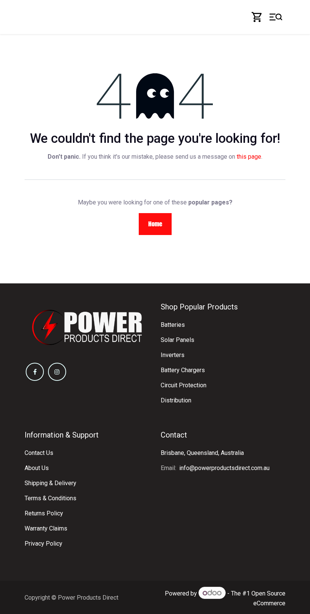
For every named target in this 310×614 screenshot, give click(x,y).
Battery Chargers (183, 370)
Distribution (176, 400)
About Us (37, 468)
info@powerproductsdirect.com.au (224, 468)
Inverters (172, 355)
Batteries (173, 324)
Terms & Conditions (50, 498)
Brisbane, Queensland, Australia (202, 452)
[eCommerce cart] (257, 17)
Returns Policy (44, 513)
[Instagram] (57, 372)
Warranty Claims (46, 528)
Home (155, 224)
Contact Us (39, 452)
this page (249, 156)
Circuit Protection (183, 385)
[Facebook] (35, 372)
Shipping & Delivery (50, 483)
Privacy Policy (43, 543)
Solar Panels (177, 339)
